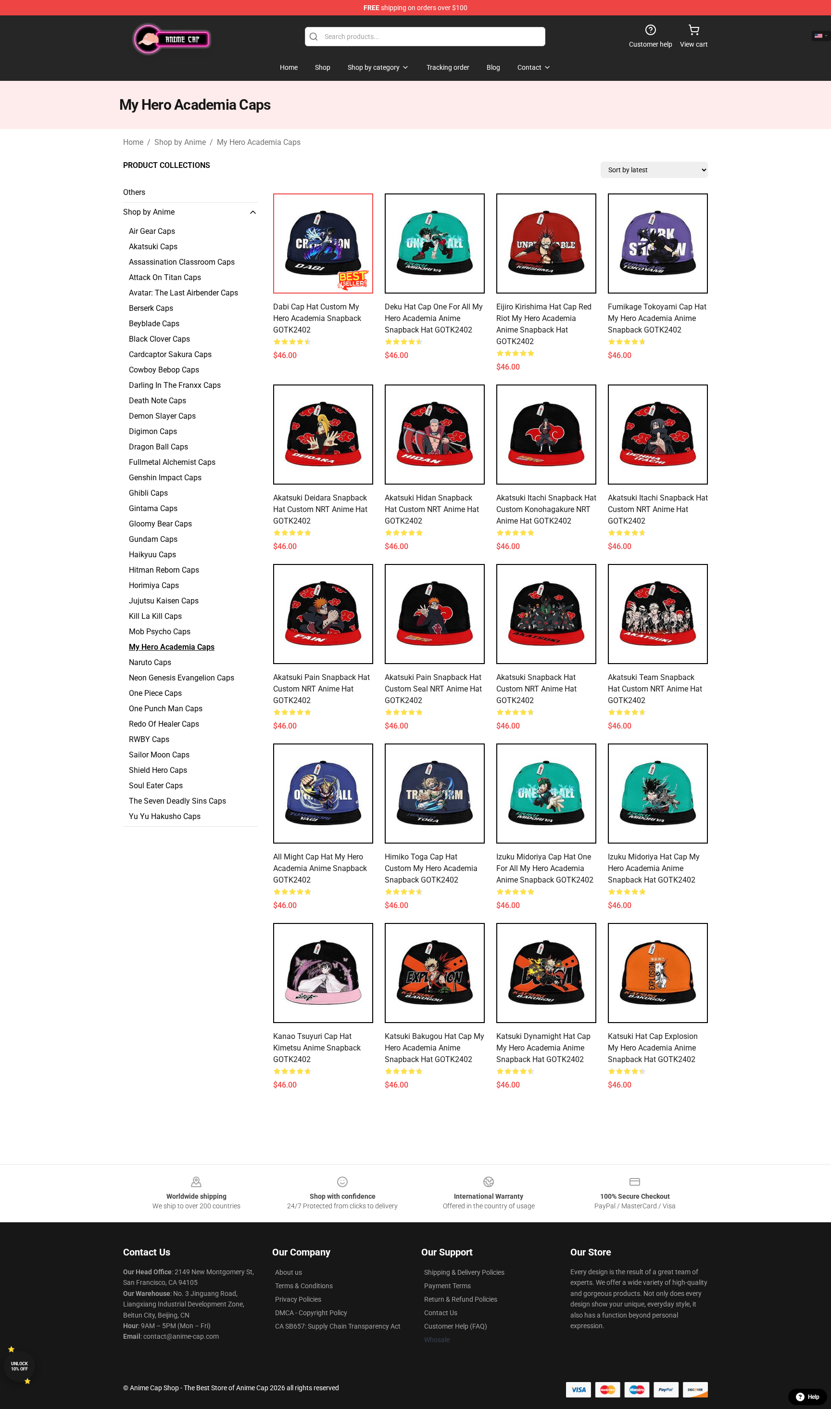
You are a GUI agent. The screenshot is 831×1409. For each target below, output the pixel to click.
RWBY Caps (149, 739)
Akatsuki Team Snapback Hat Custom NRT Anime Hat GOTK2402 (655, 689)
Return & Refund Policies (460, 1299)
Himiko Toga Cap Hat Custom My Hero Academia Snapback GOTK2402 (431, 868)
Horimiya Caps (154, 585)
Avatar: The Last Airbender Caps (183, 292)
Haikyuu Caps (152, 554)
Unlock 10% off (19, 1366)
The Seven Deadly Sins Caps (177, 801)
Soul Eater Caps (156, 785)
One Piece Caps (155, 693)
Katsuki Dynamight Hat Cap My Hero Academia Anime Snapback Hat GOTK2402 (543, 1048)
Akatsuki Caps (153, 246)
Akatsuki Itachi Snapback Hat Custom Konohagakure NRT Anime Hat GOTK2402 (546, 509)
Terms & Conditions (304, 1286)
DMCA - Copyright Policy (311, 1313)
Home (133, 142)
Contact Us (440, 1313)
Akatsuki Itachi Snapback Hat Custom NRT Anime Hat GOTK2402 (658, 509)
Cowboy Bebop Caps (164, 369)
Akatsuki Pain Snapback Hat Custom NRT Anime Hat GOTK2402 (321, 689)
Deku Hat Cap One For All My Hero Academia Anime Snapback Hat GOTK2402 (434, 318)
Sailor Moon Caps (159, 754)
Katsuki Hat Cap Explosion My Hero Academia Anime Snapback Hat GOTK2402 (653, 1048)
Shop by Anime (180, 142)
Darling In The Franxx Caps (175, 385)
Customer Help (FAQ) (455, 1326)
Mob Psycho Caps (159, 631)
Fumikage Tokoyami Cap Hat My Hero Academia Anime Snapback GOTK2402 (657, 318)
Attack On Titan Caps (165, 277)
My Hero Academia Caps (259, 142)
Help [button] (813, 1397)
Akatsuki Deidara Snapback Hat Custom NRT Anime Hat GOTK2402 (320, 509)
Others (134, 192)
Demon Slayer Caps (162, 416)
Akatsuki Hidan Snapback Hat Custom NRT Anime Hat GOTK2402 (432, 509)
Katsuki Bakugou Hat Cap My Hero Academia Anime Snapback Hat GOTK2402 (434, 1048)
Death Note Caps (157, 400)
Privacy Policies (298, 1299)
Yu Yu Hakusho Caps (165, 816)
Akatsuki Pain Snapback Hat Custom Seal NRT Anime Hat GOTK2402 (433, 689)
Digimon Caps (153, 431)
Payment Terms (447, 1286)
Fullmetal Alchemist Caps (172, 462)
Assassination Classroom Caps (182, 262)
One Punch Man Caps (165, 708)
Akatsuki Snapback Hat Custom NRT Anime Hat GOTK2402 (536, 689)
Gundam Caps (153, 539)
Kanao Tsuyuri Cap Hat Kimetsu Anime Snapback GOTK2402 (317, 1048)
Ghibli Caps (148, 493)
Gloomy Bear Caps (160, 523)
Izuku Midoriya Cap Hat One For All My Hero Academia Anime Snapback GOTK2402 (544, 868)
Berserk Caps (151, 308)
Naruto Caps (150, 662)
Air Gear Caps (152, 231)
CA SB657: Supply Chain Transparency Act (338, 1326)
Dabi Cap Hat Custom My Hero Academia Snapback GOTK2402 (317, 318)
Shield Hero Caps (158, 770)
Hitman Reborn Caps (164, 570)
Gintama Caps (153, 508)
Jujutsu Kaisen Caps (164, 600)
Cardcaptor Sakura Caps (170, 354)
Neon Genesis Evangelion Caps (181, 677)
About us (288, 1272)
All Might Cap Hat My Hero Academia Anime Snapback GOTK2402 (320, 868)
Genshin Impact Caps (165, 477)
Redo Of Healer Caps (164, 724)
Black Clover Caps (159, 339)
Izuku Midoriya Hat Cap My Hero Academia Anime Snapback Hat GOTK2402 (654, 868)
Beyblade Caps (154, 323)
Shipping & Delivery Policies (464, 1272)
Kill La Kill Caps (155, 616)
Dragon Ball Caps (158, 446)
